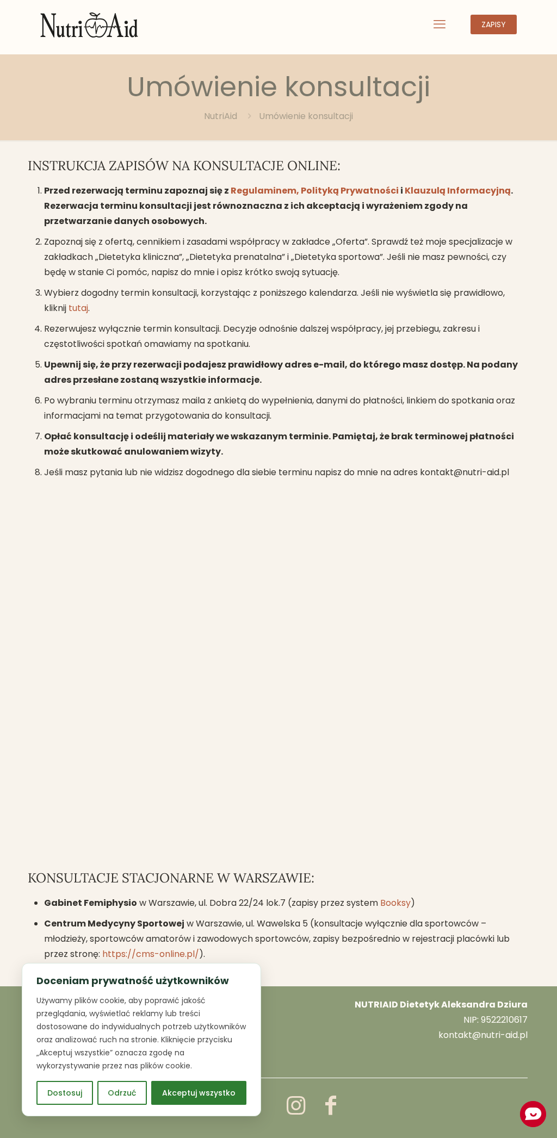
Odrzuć (122, 1092)
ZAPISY (493, 24)
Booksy (395, 903)
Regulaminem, (266, 190)
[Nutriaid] (89, 24)
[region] (141, 1039)
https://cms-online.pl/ (150, 954)
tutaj (78, 308)
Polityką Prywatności (350, 190)
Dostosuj (64, 1092)
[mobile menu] (439, 24)
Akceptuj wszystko (199, 1092)
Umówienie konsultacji (306, 116)
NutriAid (220, 116)
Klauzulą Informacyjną (458, 190)
